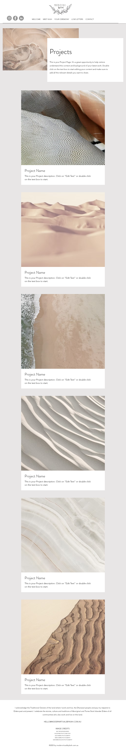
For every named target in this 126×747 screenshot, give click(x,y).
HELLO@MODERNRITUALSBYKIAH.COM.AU (62, 721)
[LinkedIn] (21, 18)
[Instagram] (9, 18)
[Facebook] (15, 18)
